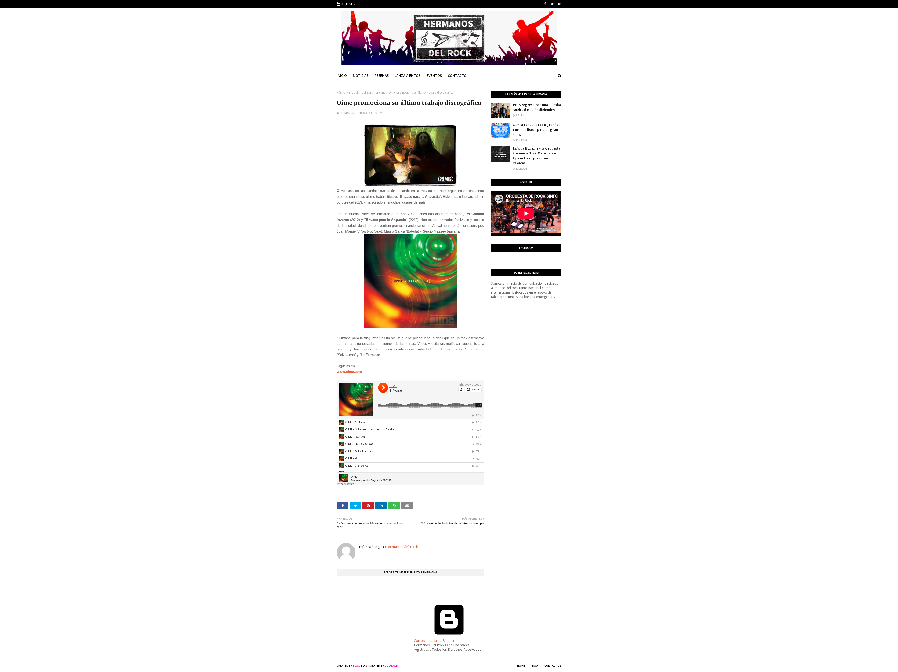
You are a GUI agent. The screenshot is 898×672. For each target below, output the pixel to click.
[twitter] (552, 4)
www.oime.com (349, 372)
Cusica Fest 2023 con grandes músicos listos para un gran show (536, 130)
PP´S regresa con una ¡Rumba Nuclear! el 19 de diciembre (537, 107)
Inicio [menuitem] (342, 75)
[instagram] (559, 4)
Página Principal (347, 93)
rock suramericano (373, 93)
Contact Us (552, 665)
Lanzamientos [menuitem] (407, 75)
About (535, 665)
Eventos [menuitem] (434, 75)
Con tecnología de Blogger (434, 640)
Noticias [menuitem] (360, 75)
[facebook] (545, 4)
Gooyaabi (391, 665)
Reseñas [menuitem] (381, 75)
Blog (356, 665)
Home (521, 665)
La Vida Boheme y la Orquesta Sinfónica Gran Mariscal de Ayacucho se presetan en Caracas (536, 156)
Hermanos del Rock (353, 112)
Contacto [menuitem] (457, 75)
